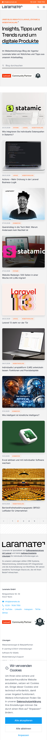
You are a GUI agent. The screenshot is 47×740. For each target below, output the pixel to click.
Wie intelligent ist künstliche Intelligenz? (20, 415)
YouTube (8, 609)
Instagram (28, 609)
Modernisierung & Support (13, 657)
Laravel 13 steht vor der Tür (15, 322)
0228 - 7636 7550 (38, 2)
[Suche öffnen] (38, 7)
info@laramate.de (10, 2)
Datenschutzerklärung (29, 701)
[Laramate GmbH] (23, 544)
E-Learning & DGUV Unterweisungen (17, 649)
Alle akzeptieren (23, 720)
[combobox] (25, 65)
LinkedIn (18, 609)
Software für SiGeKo (10, 653)
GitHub (5, 613)
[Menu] (44, 7)
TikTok (37, 609)
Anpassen (23, 735)
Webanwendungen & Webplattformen (17, 645)
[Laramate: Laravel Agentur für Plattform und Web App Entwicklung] (12, 7)
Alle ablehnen (23, 728)
